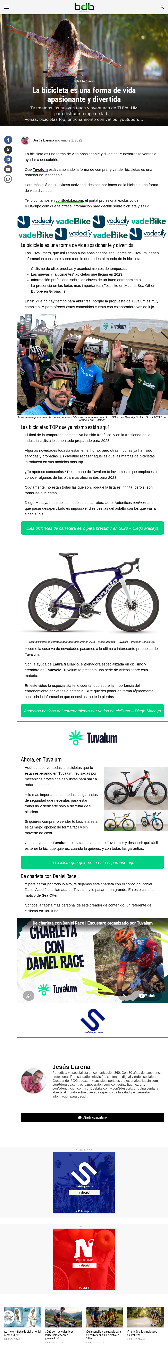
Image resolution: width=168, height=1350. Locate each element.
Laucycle (53, 670)
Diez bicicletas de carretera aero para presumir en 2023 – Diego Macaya (92, 528)
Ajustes (148, 1340)
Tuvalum (40, 169)
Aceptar (98, 1340)
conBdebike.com (69, 200)
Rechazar (123, 1340)
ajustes (37, 1346)
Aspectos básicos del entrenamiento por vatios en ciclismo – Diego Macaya (92, 711)
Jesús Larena (43, 140)
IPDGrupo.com (37, 206)
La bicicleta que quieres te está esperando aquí (92, 862)
